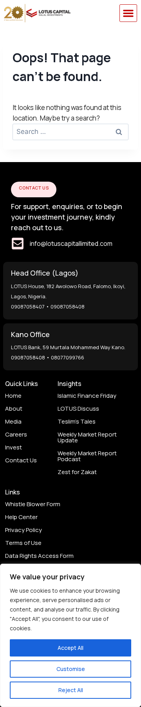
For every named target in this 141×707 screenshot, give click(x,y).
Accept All (70, 647)
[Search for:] (70, 131)
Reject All (70, 690)
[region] (70, 635)
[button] (128, 13)
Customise (70, 669)
